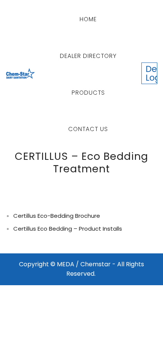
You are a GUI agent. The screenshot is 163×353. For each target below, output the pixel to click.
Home (88, 19)
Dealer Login (151, 73)
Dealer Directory (88, 56)
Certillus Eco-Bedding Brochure (56, 216)
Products (88, 93)
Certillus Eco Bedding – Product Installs (67, 229)
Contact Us (88, 129)
